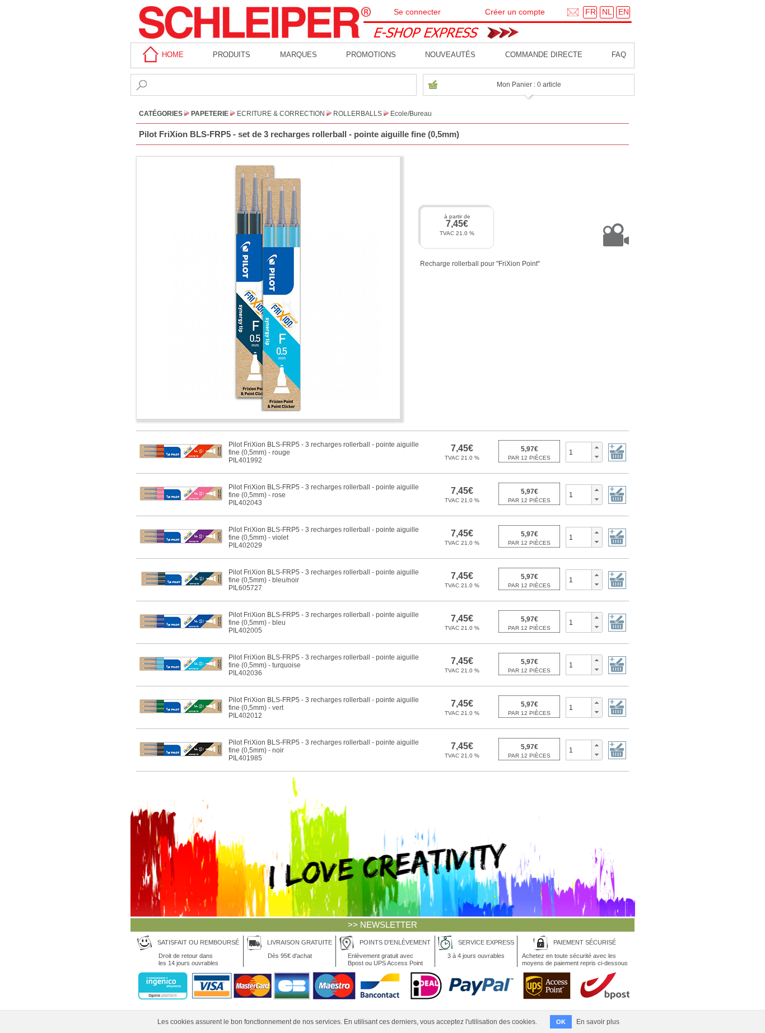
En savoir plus (597, 1022)
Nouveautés (450, 54)
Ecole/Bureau (411, 114)
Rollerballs (357, 114)
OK (561, 1021)
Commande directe (543, 54)
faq (619, 54)
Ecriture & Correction (281, 114)
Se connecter (417, 11)
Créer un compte (515, 11)
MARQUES (298, 54)
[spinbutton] (579, 451)
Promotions (371, 54)
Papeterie (209, 114)
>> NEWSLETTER (382, 924)
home (172, 54)
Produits (231, 54)
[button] (596, 447)
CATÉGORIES (161, 114)
